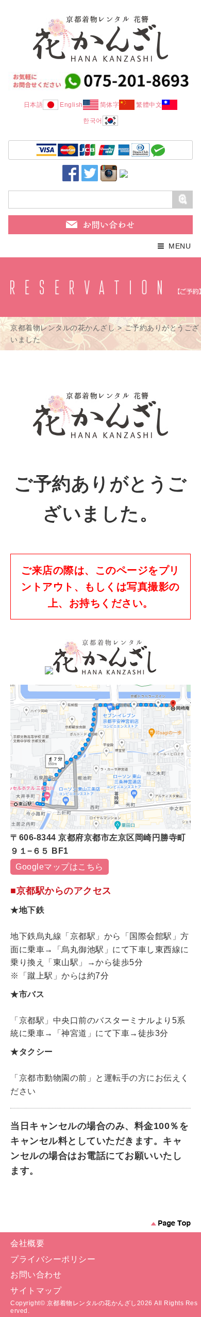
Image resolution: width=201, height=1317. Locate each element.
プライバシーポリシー (52, 1259)
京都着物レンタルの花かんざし (62, 328)
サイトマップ (35, 1290)
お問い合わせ (35, 1274)
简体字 (110, 104)
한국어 (93, 120)
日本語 (33, 104)
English (71, 104)
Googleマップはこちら (59, 866)
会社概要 (27, 1243)
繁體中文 (149, 104)
